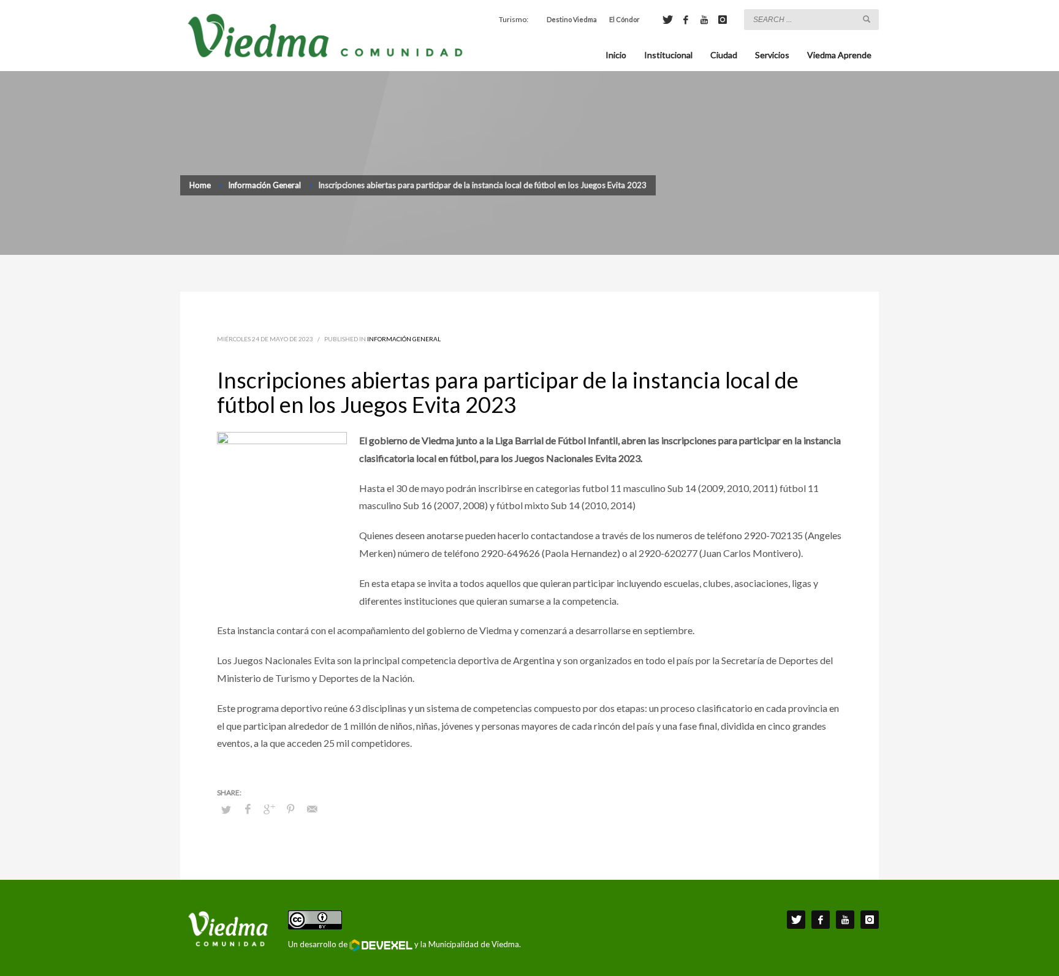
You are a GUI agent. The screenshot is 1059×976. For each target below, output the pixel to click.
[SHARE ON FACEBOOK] (247, 809)
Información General (404, 338)
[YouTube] (704, 19)
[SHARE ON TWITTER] (226, 809)
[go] (866, 19)
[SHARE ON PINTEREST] (290, 809)
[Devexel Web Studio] (380, 945)
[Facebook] (686, 19)
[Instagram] (722, 19)
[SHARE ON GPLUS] (269, 809)
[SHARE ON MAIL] (312, 809)
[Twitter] (667, 19)
